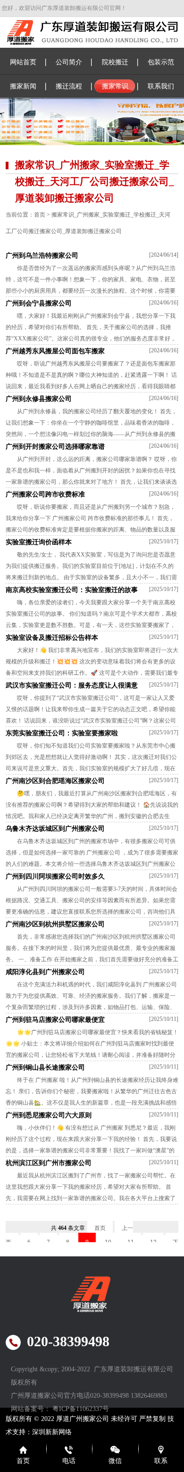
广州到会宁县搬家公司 (39, 303)
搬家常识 (115, 86)
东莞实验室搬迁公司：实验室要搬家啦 (62, 733)
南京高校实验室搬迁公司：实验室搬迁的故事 (72, 589)
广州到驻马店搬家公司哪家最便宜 (55, 1019)
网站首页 (23, 62)
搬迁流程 (69, 86)
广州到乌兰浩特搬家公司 (42, 255)
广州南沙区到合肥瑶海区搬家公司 (55, 780)
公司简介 (69, 62)
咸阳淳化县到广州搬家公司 (45, 972)
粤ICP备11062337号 (80, 1408)
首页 (39, 214)
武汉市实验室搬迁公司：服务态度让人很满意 (72, 685)
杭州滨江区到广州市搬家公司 (49, 1163)
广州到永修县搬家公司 (39, 398)
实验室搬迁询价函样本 (39, 542)
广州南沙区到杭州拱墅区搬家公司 (55, 924)
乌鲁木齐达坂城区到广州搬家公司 (55, 828)
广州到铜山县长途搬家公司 (45, 1067)
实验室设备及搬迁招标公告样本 (52, 637)
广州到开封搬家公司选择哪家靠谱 (55, 446)
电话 (68, 1460)
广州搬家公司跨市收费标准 (45, 494)
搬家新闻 (23, 86)
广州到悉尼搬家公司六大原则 (49, 1115)
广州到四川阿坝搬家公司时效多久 (55, 876)
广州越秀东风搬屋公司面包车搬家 (55, 351)
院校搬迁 (115, 62)
